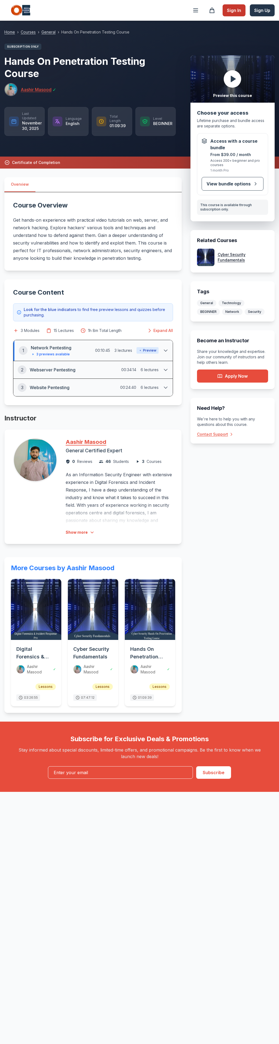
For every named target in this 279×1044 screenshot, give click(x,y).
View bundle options (229, 184)
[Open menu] (196, 10)
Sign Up (262, 10)
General (48, 32)
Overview (20, 184)
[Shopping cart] (212, 10)
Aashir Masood (86, 442)
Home (9, 32)
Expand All (163, 330)
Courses (28, 32)
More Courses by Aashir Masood (62, 568)
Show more (77, 532)
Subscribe (214, 772)
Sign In (234, 10)
